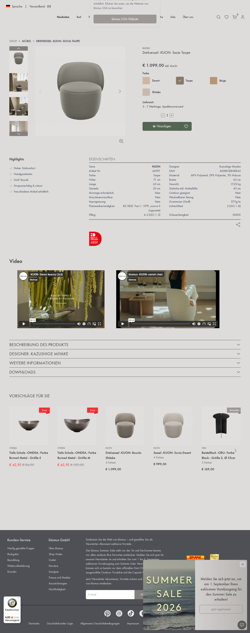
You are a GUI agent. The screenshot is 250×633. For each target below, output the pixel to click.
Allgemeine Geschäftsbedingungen (100, 623)
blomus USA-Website (125, 19)
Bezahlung (13, 560)
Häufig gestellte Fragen (20, 548)
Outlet (52, 560)
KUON (146, 48)
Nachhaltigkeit (57, 589)
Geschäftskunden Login (60, 623)
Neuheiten (63, 17)
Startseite (33, 623)
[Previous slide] (18, 48)
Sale (173, 17)
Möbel (26, 41)
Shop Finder (55, 554)
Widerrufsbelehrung (18, 566)
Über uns (188, 17)
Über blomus (56, 548)
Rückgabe (13, 554)
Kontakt (11, 572)
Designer (54, 572)
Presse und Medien (59, 577)
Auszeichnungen (58, 583)
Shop (13, 41)
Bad (79, 17)
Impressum (133, 623)
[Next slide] (18, 134)
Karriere (53, 566)
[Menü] (18, 598)
